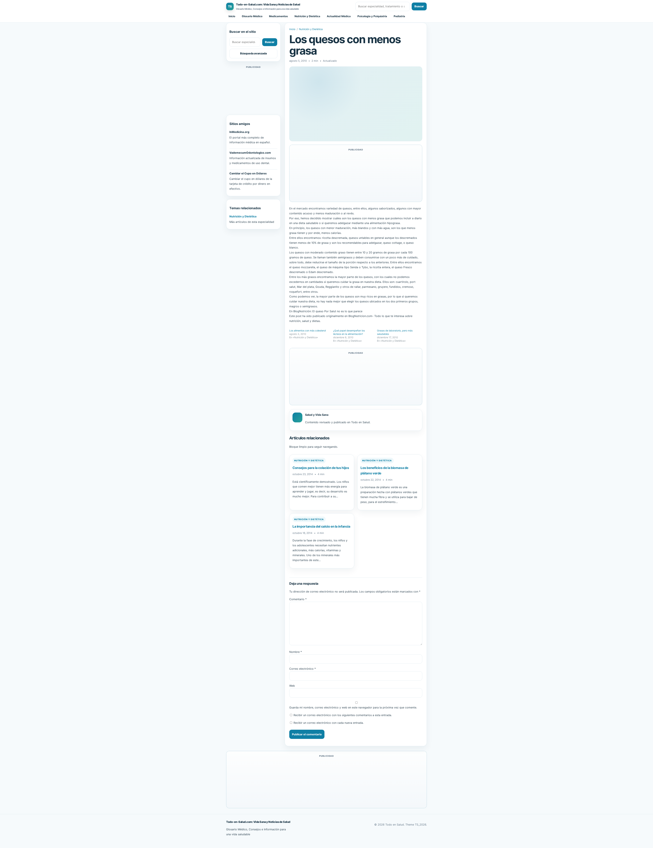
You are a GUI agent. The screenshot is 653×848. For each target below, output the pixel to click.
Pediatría (399, 16)
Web (292, 685)
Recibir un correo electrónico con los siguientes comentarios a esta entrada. (343, 715)
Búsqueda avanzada (253, 53)
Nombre (295, 652)
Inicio (232, 16)
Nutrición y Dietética (307, 16)
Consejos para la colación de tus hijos (320, 468)
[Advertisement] (253, 90)
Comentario (298, 599)
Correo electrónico (302, 668)
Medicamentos (278, 16)
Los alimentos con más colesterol (307, 330)
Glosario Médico (252, 16)
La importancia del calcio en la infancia (321, 526)
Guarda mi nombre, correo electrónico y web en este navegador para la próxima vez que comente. (353, 707)
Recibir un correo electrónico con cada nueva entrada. (329, 722)
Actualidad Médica (339, 16)
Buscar (419, 6)
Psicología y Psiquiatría (372, 16)
